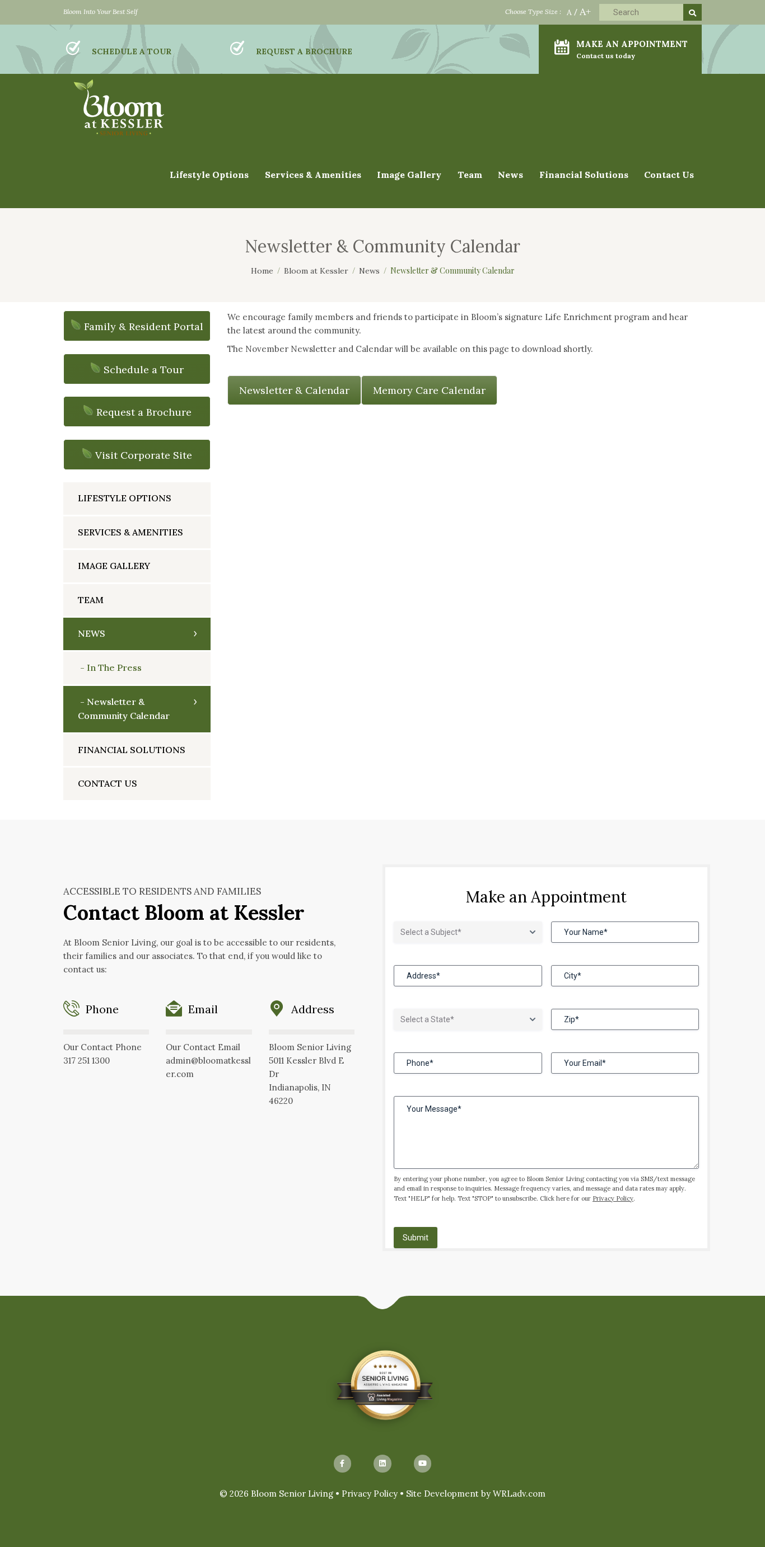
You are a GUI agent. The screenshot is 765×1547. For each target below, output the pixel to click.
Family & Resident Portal (143, 326)
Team (470, 174)
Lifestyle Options (124, 498)
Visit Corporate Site (143, 455)
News (91, 633)
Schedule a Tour (144, 369)
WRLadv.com (519, 1493)
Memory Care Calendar (429, 390)
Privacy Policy (613, 1198)
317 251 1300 (86, 1060)
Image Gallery (114, 565)
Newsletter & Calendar (294, 390)
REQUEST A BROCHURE (304, 51)
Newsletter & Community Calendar (124, 709)
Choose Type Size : (533, 11)
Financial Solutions (583, 174)
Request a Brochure (144, 412)
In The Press (114, 667)
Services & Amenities (313, 174)
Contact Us (669, 174)
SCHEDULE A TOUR (131, 51)
